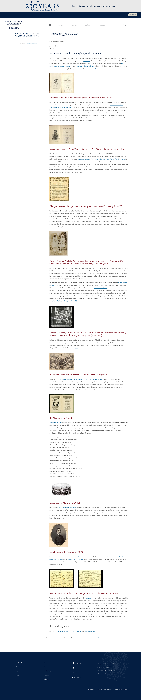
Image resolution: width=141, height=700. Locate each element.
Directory (18, 667)
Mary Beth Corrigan (75, 631)
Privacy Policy (91, 689)
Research (74, 24)
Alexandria (67, 507)
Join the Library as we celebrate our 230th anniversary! (93, 6)
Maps (17, 675)
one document (89, 598)
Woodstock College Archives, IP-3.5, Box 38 (63, 301)
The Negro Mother (55, 422)
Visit (17, 671)
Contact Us (19, 663)
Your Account (133, 14)
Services (61, 24)
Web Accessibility (108, 689)
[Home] (14, 24)
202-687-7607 (102, 674)
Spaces (103, 24)
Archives (78, 557)
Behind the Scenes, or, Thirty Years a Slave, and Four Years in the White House (101, 159)
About (114, 24)
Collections (89, 24)
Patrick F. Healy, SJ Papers (75, 559)
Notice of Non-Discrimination (121, 689)
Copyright (99, 689)
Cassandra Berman (62, 631)
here (76, 348)
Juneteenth (86, 61)
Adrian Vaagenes (89, 631)
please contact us (94, 69)
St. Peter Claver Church (100, 288)
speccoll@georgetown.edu (32, 43)
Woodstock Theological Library (86, 66)
